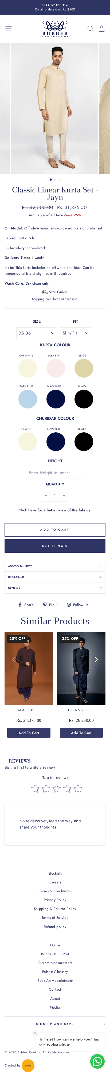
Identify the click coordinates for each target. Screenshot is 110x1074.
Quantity (55, 484)
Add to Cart (28, 732)
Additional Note (20, 566)
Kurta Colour (55, 345)
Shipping (38, 299)
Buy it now (55, 546)
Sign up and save (55, 1024)
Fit (75, 321)
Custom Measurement (55, 962)
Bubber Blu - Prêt (55, 954)
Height (55, 461)
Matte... (29, 710)
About (55, 998)
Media (55, 1007)
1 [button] (51, 180)
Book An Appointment (55, 980)
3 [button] (60, 180)
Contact (55, 989)
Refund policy (55, 926)
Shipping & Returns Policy (55, 908)
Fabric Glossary (55, 971)
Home (55, 945)
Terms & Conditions (54, 891)
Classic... (81, 710)
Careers (55, 882)
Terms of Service (55, 917)
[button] (54, 292)
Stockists (55, 873)
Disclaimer (16, 577)
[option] (55, 7)
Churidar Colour (55, 418)
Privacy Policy (55, 899)
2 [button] (55, 180)
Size (37, 321)
